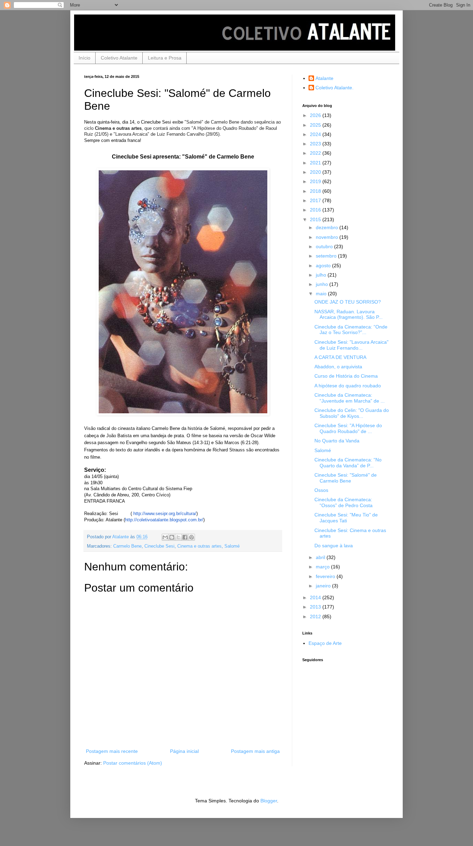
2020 (316, 172)
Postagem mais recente (112, 751)
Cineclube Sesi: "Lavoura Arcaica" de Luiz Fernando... (351, 345)
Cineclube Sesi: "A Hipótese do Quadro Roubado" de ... (348, 428)
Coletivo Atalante (119, 58)
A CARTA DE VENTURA (340, 357)
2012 (316, 616)
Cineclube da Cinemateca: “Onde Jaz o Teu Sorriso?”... (350, 329)
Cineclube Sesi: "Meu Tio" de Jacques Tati (346, 517)
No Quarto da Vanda (336, 440)
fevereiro (326, 576)
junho (322, 284)
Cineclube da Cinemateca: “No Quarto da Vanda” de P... (348, 462)
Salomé (232, 546)
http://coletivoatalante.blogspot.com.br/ (164, 519)
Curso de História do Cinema (346, 376)
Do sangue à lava (333, 545)
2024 (316, 134)
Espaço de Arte (325, 643)
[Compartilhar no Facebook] (184, 537)
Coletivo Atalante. (334, 87)
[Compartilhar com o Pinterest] (191, 537)
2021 (316, 162)
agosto (324, 265)
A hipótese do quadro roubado (347, 385)
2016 (316, 210)
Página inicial (184, 751)
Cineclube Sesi (159, 546)
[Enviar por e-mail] (165, 537)
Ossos (321, 490)
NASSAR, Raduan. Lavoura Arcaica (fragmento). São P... (348, 314)
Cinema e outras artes (199, 546)
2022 (316, 153)
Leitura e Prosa (164, 58)
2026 (316, 115)
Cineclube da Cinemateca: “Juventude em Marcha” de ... (349, 398)
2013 (316, 607)
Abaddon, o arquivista (338, 366)
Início (84, 58)
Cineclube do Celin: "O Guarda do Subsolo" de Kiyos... (351, 413)
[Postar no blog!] (171, 537)
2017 (316, 200)
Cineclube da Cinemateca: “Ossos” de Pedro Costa (343, 502)
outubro (325, 246)
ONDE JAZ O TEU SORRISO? (347, 302)
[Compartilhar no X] (178, 537)
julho (322, 275)
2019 (316, 181)
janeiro (324, 585)
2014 (316, 597)
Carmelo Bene (127, 546)
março (323, 566)
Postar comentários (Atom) (132, 763)
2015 (316, 219)
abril (321, 557)
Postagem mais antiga (255, 751)
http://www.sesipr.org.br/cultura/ (164, 513)
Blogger (268, 800)
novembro (327, 237)
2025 (316, 125)
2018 (316, 191)
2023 (316, 143)
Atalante (324, 78)
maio (322, 293)
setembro (327, 256)
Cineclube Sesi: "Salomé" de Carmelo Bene (345, 478)
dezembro (327, 227)
